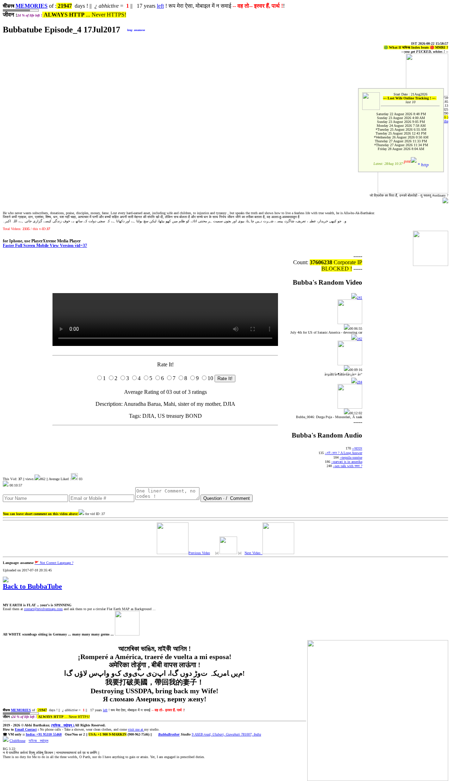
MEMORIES (32, 6)
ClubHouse (17, 741)
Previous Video (199, 553)
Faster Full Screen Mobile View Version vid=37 (45, 245)
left (160, 6)
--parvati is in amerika (346, 462)
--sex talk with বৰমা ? (347, 466)
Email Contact (26, 729)
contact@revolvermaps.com (43, 609)
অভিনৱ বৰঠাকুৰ (38, 741)
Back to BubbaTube (32, 586)
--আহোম (357, 448)
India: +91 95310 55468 (44, 734)
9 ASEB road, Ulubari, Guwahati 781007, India (226, 734)
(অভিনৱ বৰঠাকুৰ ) (63, 725)
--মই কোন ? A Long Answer (343, 453)
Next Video (253, 553)
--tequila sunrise (351, 457)
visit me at (136, 729)
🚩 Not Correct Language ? (54, 563)
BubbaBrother (169, 734)
